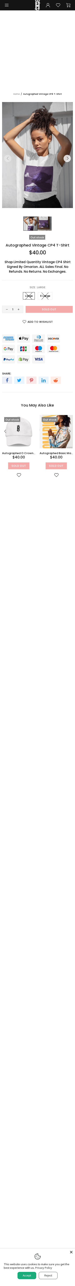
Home (16, 94)
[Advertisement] (37, 53)
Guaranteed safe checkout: (23, 331)
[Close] (71, 1252)
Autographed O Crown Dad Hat (18, 453)
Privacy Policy (43, 1268)
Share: (6, 373)
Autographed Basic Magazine (56, 453)
